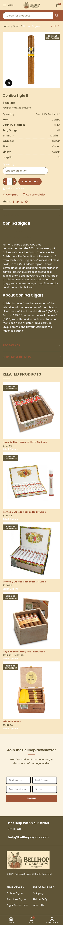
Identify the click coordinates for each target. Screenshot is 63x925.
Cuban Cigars (31, 26)
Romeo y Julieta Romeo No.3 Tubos (24, 581)
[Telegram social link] (26, 201)
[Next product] (58, 26)
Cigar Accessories (17, 905)
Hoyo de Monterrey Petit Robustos (24, 651)
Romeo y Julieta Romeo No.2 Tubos (24, 511)
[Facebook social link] (13, 201)
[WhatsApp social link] (22, 201)
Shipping (38, 893)
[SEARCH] (56, 15)
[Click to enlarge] (8, 82)
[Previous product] (51, 26)
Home (6, 26)
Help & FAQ (40, 899)
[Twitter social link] (17, 201)
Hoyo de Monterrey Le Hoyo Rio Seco (25, 442)
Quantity (8, 164)
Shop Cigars (15, 887)
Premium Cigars (16, 899)
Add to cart (30, 181)
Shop (16, 26)
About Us (38, 905)
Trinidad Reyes (12, 721)
